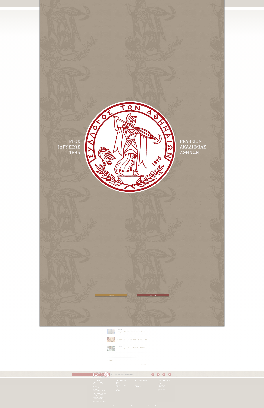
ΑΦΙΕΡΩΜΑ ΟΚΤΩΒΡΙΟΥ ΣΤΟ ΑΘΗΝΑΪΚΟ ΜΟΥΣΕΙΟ (132, 339)
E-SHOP (159, 383)
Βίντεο (117, 383)
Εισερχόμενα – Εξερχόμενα (100, 393)
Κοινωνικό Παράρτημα (121, 385)
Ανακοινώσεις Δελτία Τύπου (99, 401)
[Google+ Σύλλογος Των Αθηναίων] (163, 374)
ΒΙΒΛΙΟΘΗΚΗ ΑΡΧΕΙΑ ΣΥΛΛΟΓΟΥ (141, 381)
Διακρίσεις (95, 386)
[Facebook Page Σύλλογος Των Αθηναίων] (152, 374)
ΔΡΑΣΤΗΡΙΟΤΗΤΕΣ (121, 380)
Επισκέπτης (153, 295)
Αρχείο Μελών (97, 392)
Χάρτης (159, 391)
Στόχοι (118, 389)
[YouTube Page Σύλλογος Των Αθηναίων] (169, 374)
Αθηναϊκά (118, 390)
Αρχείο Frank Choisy (139, 386)
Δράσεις (118, 386)
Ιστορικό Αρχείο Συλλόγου (99, 390)
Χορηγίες (119, 387)
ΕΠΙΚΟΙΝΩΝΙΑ (161, 389)
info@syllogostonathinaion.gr (148, 405)
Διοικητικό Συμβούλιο (98, 397)
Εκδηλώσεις (118, 382)
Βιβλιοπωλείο (161, 386)
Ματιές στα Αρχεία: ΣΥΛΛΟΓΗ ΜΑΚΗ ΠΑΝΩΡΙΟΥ (131, 348)
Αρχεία (136, 385)
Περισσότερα (144, 354)
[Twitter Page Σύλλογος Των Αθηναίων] (158, 374)
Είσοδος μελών (111, 295)
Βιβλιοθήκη (137, 383)
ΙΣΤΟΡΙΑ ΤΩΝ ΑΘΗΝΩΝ (164, 380)
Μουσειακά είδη (161, 385)
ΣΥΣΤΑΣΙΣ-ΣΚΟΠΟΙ (97, 382)
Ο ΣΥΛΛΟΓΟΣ (96, 380)
